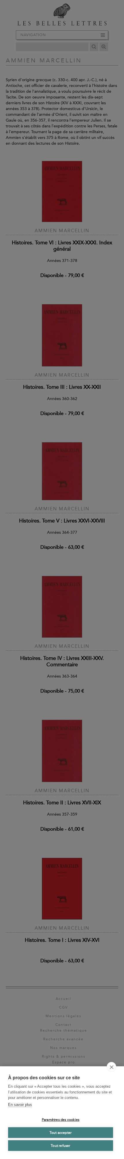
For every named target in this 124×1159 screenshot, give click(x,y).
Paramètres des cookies (60, 1120)
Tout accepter (61, 1133)
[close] (111, 1067)
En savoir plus (20, 1104)
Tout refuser (60, 1146)
